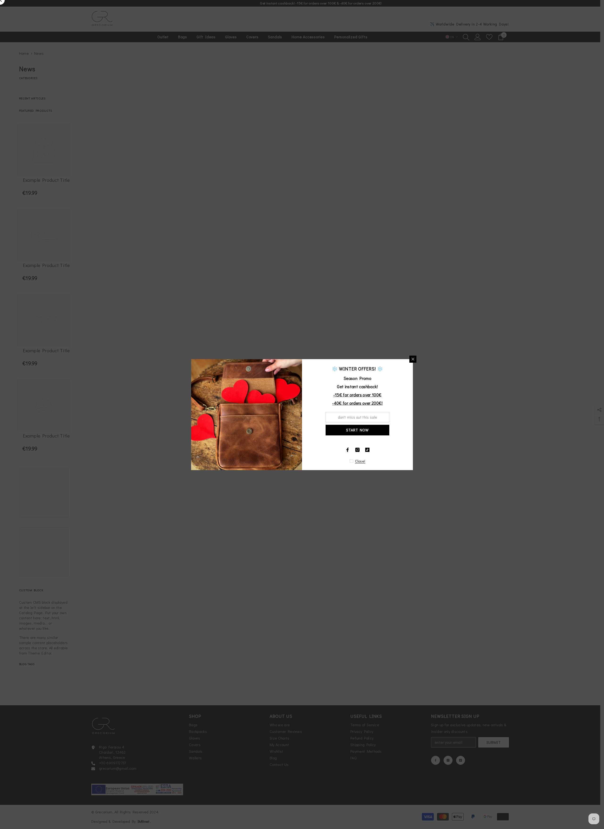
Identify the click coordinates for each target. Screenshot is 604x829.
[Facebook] (347, 450)
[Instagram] (357, 450)
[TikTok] (367, 450)
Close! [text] (360, 461)
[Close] (412, 359)
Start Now (357, 429)
